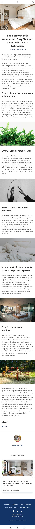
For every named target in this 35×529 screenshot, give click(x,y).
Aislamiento (7, 504)
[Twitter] (17, 527)
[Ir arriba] (24, 527)
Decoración (12, 49)
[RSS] (21, 511)
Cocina (22, 504)
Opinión (15, 507)
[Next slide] (33, 476)
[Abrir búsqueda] (33, 2)
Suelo (28, 507)
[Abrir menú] (2, 2)
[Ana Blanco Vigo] (17, 438)
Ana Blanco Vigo (17, 445)
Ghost (21, 516)
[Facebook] (11, 527)
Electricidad (8, 507)
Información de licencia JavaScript (17, 520)
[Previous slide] (1, 476)
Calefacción (15, 504)
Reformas (22, 507)
